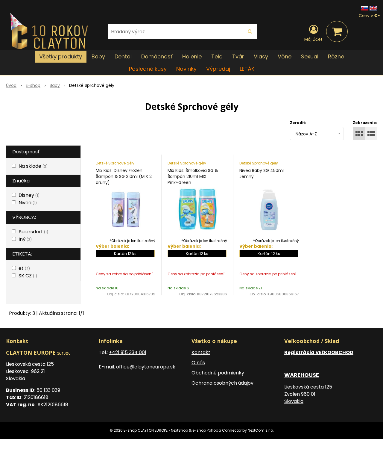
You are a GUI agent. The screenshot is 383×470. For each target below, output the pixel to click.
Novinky (186, 68)
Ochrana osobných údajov (222, 383)
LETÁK (247, 68)
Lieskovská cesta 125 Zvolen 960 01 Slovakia (308, 394)
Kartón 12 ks (125, 253)
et (24, 268)
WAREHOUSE (301, 375)
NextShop (179, 430)
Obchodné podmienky (218, 372)
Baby (55, 85)
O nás (198, 362)
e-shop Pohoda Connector (216, 430)
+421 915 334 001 (127, 352)
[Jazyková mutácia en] (373, 7)
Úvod (11, 85)
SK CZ (28, 275)
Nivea (28, 202)
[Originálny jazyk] (364, 7)
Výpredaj (218, 68)
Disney (29, 195)
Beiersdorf (33, 231)
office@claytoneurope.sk (145, 366)
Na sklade (33, 166)
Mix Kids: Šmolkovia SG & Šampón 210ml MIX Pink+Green (193, 176)
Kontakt (201, 352)
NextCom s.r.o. (261, 430)
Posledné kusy (148, 68)
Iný (25, 239)
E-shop (33, 85)
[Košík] (337, 31)
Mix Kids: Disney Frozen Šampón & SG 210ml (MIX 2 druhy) (124, 176)
